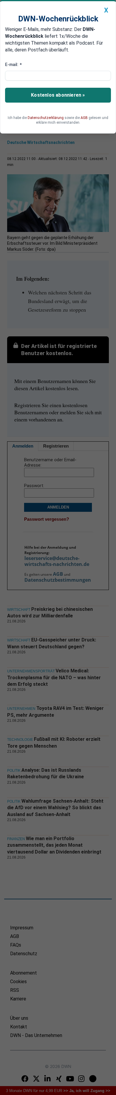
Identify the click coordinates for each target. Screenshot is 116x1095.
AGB (84, 118)
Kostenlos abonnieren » (58, 95)
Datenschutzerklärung (46, 118)
